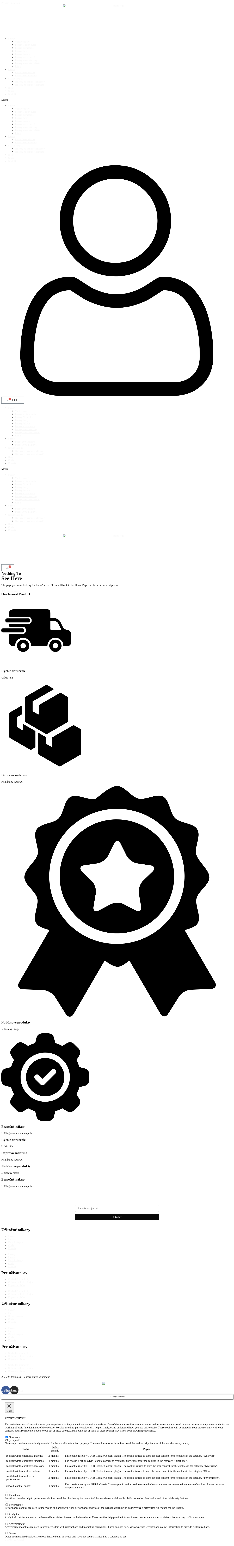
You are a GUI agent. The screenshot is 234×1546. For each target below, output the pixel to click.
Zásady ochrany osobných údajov (117, 1224)
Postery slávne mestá (25, 57)
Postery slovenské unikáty (27, 63)
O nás (11, 91)
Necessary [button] (9, 1434)
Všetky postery (22, 41)
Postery (11, 38)
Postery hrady (21, 51)
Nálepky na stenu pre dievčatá (29, 85)
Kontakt (12, 94)
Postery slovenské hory (26, 60)
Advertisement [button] (12, 1520)
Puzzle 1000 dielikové (25, 75)
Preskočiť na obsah (10, 3)
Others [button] (8, 1530)
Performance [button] (11, 1501)
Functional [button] (10, 1492)
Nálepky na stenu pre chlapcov (30, 81)
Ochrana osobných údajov (20, 1282)
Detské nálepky (15, 78)
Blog (10, 88)
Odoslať (117, 1216)
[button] (117, 99)
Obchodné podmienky (18, 1279)
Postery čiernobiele (24, 48)
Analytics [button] (9, 1511)
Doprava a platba (16, 1285)
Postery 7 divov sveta (25, 45)
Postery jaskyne (22, 54)
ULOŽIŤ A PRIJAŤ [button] (14, 1539)
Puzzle (11, 69)
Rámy (18, 66)
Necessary (14, 1437)
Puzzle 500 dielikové (25, 72)
